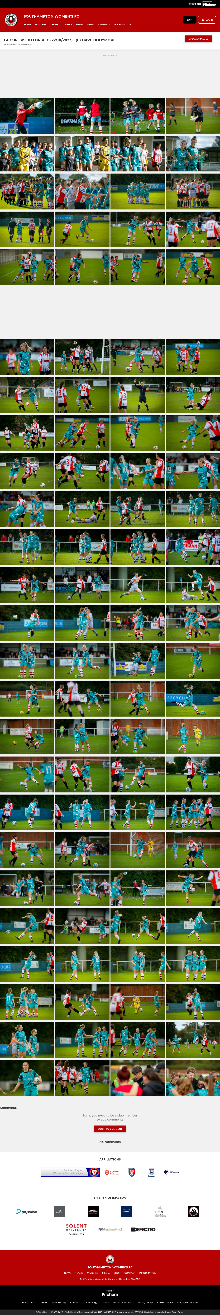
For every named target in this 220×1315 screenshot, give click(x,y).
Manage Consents (187, 1302)
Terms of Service (122, 1302)
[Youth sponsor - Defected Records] (143, 1230)
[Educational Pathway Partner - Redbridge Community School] (110, 1230)
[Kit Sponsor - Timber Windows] (160, 1212)
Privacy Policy (145, 1302)
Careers (74, 1302)
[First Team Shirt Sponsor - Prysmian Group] (26, 1212)
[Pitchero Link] (209, 5)
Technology (90, 1302)
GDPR (105, 1302)
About (44, 1302)
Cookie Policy (165, 1302)
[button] (27, 24)
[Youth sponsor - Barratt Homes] (60, 1212)
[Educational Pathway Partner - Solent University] (76, 1230)
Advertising (59, 1302)
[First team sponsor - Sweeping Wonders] (194, 1212)
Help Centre (29, 1302)
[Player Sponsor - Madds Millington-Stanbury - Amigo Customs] (93, 1212)
